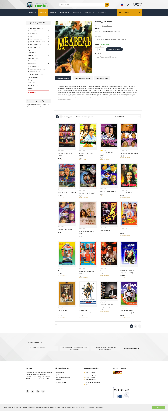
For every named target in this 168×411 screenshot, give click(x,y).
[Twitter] (32, 391)
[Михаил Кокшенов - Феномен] (67, 253)
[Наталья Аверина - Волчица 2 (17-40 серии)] (129, 175)
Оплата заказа (90, 377)
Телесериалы (104, 57)
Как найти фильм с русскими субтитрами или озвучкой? (74, 348)
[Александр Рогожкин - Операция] (129, 253)
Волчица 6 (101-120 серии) (67, 192)
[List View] (61, 116)
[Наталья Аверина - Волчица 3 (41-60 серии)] (109, 174)
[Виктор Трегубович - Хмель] (109, 253)
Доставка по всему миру (42, 3)
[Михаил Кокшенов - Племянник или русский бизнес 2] (88, 253)
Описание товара (63, 78)
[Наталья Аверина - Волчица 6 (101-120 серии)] (67, 175)
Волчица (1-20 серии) (65, 229)
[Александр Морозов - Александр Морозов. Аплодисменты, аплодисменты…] (109, 290)
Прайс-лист (60, 372)
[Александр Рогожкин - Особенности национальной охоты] (67, 293)
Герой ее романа (126, 231)
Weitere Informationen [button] (96, 407)
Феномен (61, 271)
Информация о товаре (83, 78)
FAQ (86, 384)
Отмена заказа (61, 382)
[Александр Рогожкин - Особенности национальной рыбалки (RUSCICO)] (88, 293)
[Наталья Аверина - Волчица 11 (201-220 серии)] (67, 135)
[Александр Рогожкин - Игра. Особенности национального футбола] (129, 293)
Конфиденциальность (92, 382)
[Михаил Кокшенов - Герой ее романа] (129, 213)
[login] (128, 4)
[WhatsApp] (43, 391)
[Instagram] (38, 391)
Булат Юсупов (107, 26)
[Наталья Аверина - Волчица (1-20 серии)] (67, 212)
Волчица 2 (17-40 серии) (128, 193)
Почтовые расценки (91, 375)
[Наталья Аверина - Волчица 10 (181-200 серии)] (109, 135)
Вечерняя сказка (105, 230)
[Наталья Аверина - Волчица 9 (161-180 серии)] (129, 135)
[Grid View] (57, 116)
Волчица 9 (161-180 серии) (129, 153)
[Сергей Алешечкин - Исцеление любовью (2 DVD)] (88, 213)
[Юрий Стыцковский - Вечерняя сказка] (109, 213)
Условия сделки (90, 379)
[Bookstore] (38, 4)
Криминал (113, 57)
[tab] (63, 78)
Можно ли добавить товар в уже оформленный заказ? (106, 348)
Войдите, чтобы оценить (118, 39)
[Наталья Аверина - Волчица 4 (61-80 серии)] (88, 175)
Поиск (107, 5)
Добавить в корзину (114, 49)
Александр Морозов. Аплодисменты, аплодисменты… (106, 307)
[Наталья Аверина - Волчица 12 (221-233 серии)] (88, 135)
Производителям (102, 78)
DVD (99, 54)
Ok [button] (158, 407)
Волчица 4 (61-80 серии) (87, 193)
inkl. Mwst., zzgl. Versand (99, 46)
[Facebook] (27, 391)
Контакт (58, 379)
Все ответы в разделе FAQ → (133, 348)
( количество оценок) (102, 39)
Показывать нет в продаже (84, 117)
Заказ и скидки (90, 372)
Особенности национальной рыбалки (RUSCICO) (86, 313)
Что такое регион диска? (37, 347)
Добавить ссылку (61, 375)
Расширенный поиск (63, 377)
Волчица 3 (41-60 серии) (108, 191)
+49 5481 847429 (40, 2)
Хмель (102, 271)
